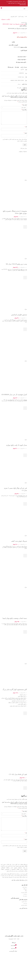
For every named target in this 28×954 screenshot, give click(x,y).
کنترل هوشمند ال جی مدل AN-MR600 (14, 394)
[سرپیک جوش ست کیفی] (14, 522)
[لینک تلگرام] (17, 51)
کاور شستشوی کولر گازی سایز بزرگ (15, 689)
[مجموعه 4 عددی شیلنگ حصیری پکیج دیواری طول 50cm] (14, 166)
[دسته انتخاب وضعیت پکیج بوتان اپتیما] (14, 573)
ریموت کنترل (21, 16)
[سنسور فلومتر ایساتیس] (14, 295)
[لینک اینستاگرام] (19, 51)
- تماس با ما (25, 896)
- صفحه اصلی (24, 887)
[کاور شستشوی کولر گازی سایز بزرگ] (14, 649)
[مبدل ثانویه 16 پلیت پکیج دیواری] (14, 426)
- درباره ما (25, 894)
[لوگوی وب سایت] (14, 8)
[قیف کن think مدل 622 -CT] (14, 731)
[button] (25, 227)
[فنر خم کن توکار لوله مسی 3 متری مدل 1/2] (16, 471)
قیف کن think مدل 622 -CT (18, 774)
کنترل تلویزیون (14, 16)
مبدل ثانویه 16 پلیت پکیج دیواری (16, 445)
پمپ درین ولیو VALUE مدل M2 (16, 264)
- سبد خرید (25, 903)
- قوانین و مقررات (24, 892)
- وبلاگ (26, 890)
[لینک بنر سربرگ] (14, 3)
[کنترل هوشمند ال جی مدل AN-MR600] (14, 347)
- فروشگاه (25, 888)
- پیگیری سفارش (24, 905)
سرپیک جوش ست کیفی (19, 541)
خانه (26, 16)
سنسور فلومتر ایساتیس (19, 315)
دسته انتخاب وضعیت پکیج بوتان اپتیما (15, 618)
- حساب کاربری (24, 901)
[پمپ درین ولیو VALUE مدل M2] (14, 244)
